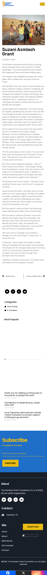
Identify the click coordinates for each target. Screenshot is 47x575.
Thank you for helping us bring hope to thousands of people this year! (23, 394)
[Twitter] (7, 291)
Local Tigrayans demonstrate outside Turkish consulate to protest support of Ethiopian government (22, 415)
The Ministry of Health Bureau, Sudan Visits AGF (22, 404)
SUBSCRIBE (10, 463)
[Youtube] (25, 291)
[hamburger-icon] (42, 4)
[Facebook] (13, 291)
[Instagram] (19, 291)
